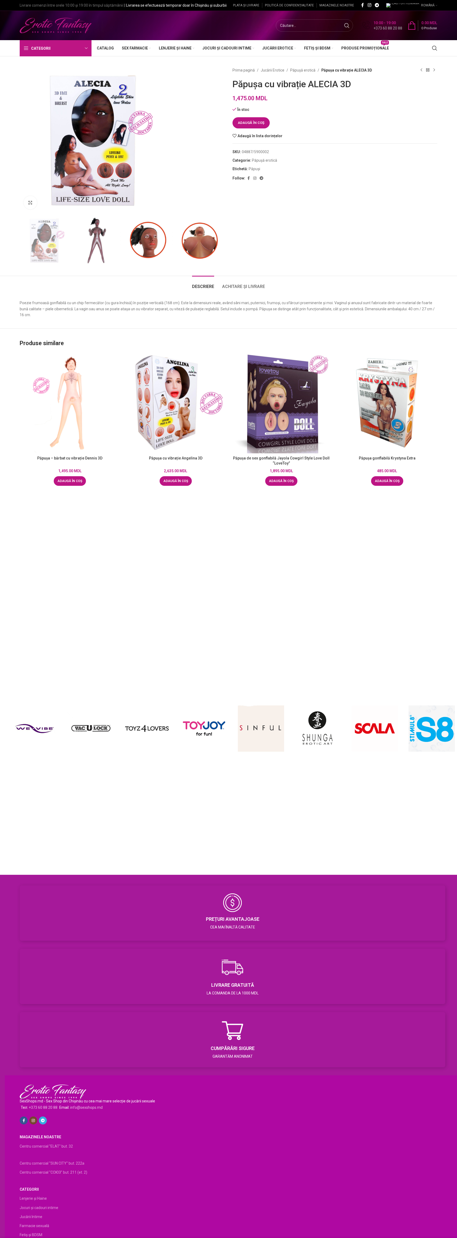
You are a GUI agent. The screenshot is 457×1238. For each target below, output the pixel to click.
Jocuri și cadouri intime (39, 1208)
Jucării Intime (31, 1217)
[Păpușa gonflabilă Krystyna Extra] (387, 403)
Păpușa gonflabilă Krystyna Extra (387, 458)
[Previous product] (421, 70)
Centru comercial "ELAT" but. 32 (46, 1146)
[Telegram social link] (377, 5)
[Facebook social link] (362, 5)
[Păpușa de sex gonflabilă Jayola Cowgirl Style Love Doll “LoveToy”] (281, 403)
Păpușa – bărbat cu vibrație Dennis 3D (69, 458)
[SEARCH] (347, 25)
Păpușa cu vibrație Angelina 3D (175, 458)
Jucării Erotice (272, 70)
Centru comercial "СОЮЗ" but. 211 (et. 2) (53, 1172)
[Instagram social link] (369, 5)
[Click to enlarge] (30, 202)
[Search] (434, 48)
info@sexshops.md (86, 1107)
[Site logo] (56, 25)
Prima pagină (243, 70)
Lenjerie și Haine (33, 1198)
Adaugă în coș (251, 123)
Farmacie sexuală (34, 1226)
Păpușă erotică (302, 70)
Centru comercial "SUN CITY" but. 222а (52, 1163)
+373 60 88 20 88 (43, 1107)
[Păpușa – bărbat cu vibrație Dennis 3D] (70, 403)
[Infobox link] (382, 25)
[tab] (203, 284)
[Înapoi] (428, 70)
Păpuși (254, 169)
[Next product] (434, 70)
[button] (70, 481)
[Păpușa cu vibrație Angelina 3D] (176, 403)
